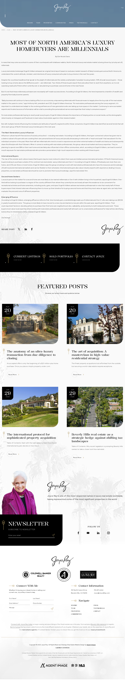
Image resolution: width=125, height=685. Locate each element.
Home (3, 30)
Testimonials (82, 23)
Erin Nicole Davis (64, 56)
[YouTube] (88, 533)
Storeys (7, 218)
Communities (61, 23)
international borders (95, 159)
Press (71, 23)
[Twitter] (19, 229)
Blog (8, 30)
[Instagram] (108, 533)
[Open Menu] (122, 7)
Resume (30, 23)
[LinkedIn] (26, 229)
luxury (49, 74)
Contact (94, 23)
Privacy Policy (73, 657)
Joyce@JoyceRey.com (102, 593)
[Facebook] (31, 229)
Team (38, 23)
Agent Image (91, 645)
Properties (48, 23)
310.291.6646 (98, 590)
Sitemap (64, 645)
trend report (55, 71)
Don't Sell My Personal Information (58, 657)
